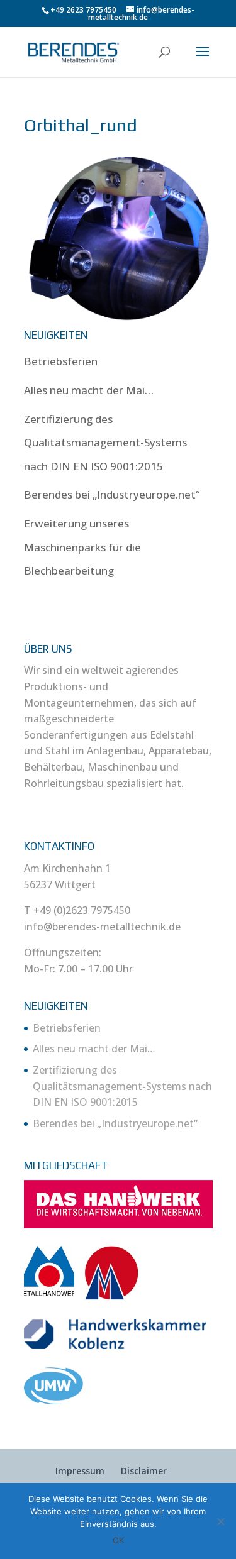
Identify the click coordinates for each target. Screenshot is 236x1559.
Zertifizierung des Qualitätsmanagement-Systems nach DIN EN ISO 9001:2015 (105, 442)
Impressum (79, 1471)
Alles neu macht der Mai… (89, 390)
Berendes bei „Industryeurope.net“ (111, 494)
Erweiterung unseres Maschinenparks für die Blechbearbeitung (82, 547)
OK (118, 1540)
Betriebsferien (61, 361)
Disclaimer (144, 1471)
